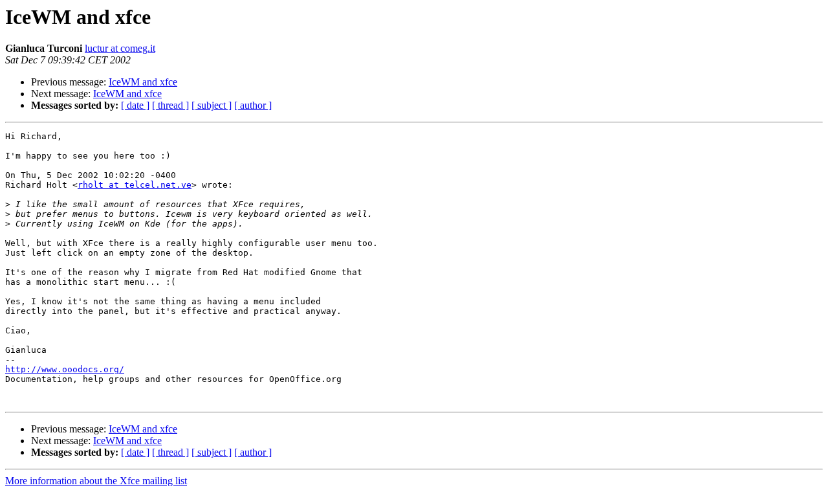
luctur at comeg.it (120, 48)
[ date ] (135, 105)
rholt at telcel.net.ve (134, 185)
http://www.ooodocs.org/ (64, 369)
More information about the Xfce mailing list (96, 480)
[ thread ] (170, 105)
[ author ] (253, 105)
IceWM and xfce (143, 81)
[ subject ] (211, 105)
